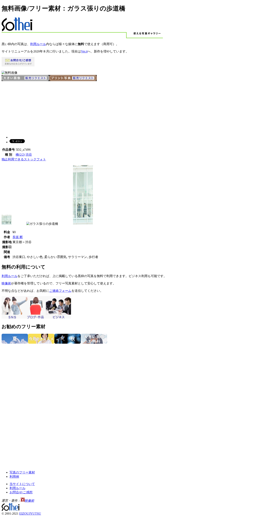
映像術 (6, 283)
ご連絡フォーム (60, 290)
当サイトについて (22, 484)
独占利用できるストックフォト (24, 159)
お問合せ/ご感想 (21, 492)
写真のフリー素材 (22, 472)
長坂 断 (17, 237)
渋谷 (29, 154)
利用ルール (38, 44)
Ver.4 (84, 51)
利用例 (14, 476)
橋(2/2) (20, 154)
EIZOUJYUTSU (30, 513)
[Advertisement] (31, 107)
